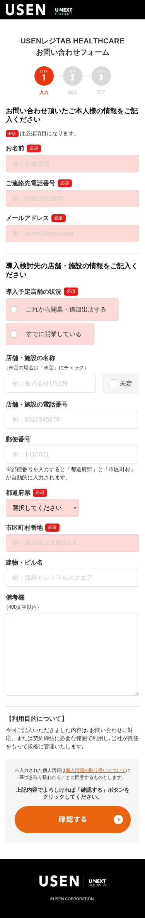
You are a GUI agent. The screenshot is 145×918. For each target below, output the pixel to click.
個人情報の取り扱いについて (96, 770)
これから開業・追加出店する (66, 309)
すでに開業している (54, 334)
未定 (126, 383)
